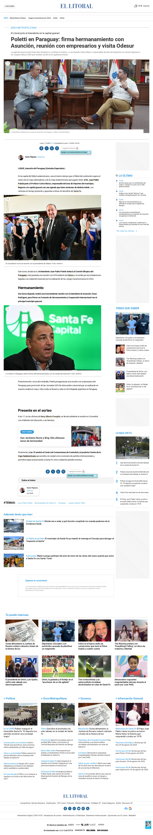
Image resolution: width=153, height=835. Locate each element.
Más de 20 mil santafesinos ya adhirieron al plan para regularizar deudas (131, 202)
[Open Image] (7, 63)
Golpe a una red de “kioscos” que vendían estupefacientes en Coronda (132, 193)
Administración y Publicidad (74, 815)
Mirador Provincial (82, 803)
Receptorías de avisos (52, 815)
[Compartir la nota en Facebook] (41, 148)
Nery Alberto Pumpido (50, 416)
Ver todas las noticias (125, 231)
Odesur (70, 275)
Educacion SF (127, 803)
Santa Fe (77, 191)
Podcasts (70, 803)
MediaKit (132, 815)
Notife (118, 803)
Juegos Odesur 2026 (76, 503)
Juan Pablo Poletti (25, 503)
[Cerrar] (89, 152)
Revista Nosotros (38, 803)
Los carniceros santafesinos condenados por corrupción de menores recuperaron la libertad (134, 213)
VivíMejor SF (96, 803)
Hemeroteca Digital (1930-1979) (30, 815)
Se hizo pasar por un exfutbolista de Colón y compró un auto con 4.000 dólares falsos (132, 183)
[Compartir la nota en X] (46, 148)
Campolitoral (25, 803)
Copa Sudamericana (27, 456)
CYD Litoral (61, 803)
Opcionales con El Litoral (117, 815)
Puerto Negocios (108, 803)
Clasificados (51, 803)
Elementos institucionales (96, 815)
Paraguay (22, 275)
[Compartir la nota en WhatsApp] (51, 148)
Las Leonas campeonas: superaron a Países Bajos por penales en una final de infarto (134, 223)
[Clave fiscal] (148, 828)
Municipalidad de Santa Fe (45, 503)
